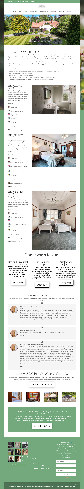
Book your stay (42, 380)
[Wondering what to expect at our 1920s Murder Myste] (18, 448)
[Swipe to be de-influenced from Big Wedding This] (18, 455)
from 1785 (66, 278)
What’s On (61, 11)
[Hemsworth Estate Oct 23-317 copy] (15, 397)
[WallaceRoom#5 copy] (54, 114)
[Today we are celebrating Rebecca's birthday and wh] (11, 455)
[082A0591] (51, 397)
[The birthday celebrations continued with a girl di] (25, 448)
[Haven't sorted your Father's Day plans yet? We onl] (25, 441)
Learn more (42, 421)
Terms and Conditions (39, 461)
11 (48, 41)
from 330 (18, 277)
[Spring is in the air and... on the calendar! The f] (18, 441)
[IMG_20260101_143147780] (54, 226)
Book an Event (33, 11)
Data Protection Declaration (41, 464)
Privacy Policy (37, 459)
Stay (25, 11)
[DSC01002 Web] (33, 397)
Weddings (53, 11)
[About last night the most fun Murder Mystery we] (11, 448)
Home (14, 11)
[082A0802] (69, 397)
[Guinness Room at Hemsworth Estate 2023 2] (54, 190)
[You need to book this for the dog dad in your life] (11, 441)
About (20, 11)
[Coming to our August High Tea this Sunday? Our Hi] (25, 455)
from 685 (42, 280)
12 (49, 41)
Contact (69, 11)
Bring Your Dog (43, 11)
